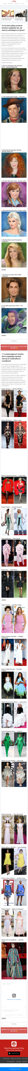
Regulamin (6, 1058)
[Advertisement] (14, 135)
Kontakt (24, 1061)
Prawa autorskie (16, 1058)
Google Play (15, 1053)
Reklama (18, 1061)
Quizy (22, 3)
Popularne (10, 3)
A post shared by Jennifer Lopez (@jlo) (14, 1014)
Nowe (5, 3)
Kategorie (17, 3)
